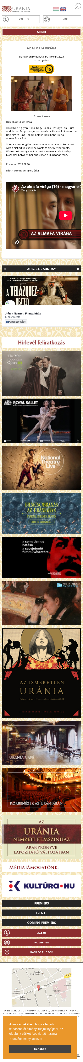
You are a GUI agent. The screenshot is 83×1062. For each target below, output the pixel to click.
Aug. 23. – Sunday (41, 269)
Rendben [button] (40, 1048)
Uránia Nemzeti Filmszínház (23, 313)
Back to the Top (41, 952)
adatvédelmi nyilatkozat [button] (26, 1038)
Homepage (41, 942)
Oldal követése (17, 321)
